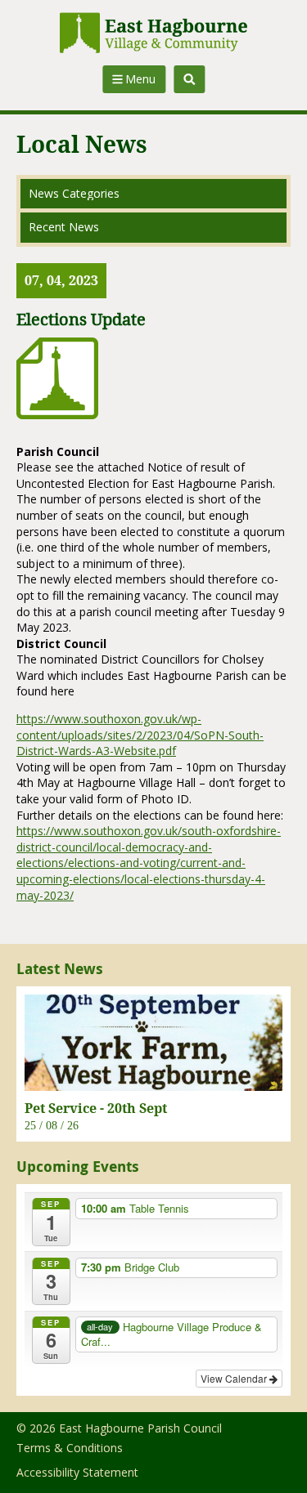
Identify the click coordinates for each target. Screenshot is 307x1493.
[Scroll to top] (273, 1459)
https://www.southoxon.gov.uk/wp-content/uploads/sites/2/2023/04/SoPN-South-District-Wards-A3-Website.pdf (140, 734)
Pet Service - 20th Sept (96, 1108)
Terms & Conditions (69, 1447)
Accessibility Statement (77, 1472)
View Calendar (235, 1378)
